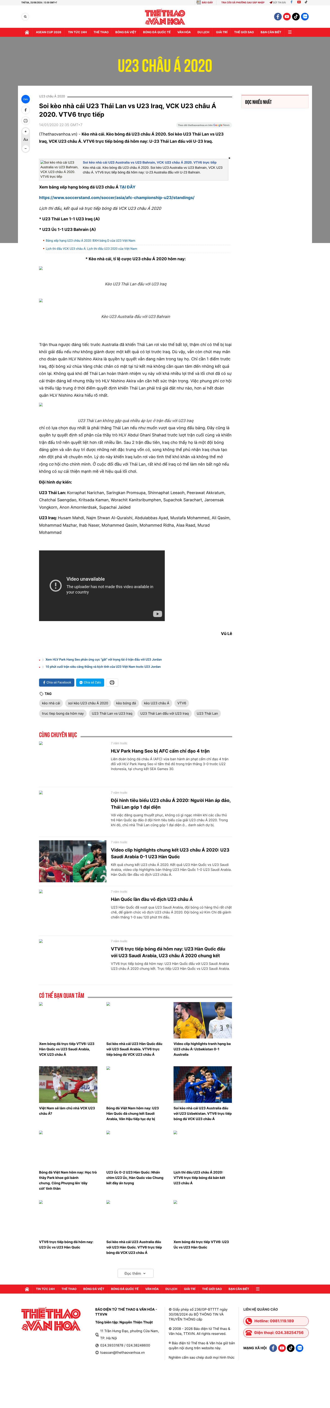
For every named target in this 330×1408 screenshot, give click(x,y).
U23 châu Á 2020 (165, 63)
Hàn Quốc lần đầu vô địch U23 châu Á (152, 899)
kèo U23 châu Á (156, 703)
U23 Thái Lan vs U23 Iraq (112, 713)
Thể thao (101, 32)
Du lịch (203, 32)
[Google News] (204, 126)
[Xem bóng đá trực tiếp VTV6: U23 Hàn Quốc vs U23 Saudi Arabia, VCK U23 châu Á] (68, 1020)
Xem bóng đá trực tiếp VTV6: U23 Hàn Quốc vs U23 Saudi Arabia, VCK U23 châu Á (66, 1049)
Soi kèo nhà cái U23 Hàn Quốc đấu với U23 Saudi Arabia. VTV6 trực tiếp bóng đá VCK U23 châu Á (134, 1049)
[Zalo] (305, 16)
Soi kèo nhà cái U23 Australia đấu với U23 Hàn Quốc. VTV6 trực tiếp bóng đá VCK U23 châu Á (134, 1247)
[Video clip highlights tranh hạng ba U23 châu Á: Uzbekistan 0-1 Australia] (203, 1020)
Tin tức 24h (77, 32)
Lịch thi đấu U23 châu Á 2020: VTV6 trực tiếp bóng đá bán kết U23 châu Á (199, 1177)
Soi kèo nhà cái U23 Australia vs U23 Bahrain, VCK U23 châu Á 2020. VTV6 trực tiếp (150, 162)
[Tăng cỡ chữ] (25, 131)
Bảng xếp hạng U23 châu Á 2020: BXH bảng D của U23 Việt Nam (90, 241)
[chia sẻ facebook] (25, 110)
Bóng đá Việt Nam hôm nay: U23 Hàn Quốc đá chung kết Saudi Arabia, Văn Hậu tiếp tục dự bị (132, 1113)
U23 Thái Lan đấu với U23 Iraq (164, 713)
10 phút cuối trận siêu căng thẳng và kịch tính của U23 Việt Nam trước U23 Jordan (103, 667)
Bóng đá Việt (125, 32)
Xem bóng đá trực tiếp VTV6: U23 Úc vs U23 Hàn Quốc (201, 1244)
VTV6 (181, 703)
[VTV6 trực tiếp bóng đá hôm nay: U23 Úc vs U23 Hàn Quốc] (68, 1218)
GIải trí (221, 32)
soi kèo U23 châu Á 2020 (88, 703)
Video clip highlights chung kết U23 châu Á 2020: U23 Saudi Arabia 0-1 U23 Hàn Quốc (170, 853)
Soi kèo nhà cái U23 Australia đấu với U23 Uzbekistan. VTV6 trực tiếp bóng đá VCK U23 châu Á (203, 1113)
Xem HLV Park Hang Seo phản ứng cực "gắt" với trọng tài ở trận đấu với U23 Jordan (104, 659)
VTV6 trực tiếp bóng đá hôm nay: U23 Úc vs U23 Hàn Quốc (66, 1244)
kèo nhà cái (51, 703)
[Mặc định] (25, 140)
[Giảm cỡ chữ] (25, 148)
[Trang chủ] (27, 32)
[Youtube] (299, 2)
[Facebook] (291, 2)
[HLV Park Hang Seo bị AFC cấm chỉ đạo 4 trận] (72, 762)
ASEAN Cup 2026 (48, 32)
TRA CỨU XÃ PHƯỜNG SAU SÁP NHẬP (243, 2)
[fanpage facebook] (278, 16)
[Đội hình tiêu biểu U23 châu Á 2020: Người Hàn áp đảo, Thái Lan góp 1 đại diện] (72, 812)
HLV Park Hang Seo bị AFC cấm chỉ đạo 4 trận (160, 751)
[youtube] (287, 16)
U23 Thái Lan (207, 713)
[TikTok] (307, 2)
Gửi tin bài (279, 2)
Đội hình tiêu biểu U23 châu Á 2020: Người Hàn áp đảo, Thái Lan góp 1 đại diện (171, 804)
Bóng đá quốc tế (157, 32)
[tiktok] (296, 16)
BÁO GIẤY (207, 2)
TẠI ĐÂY (127, 187)
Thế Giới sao (244, 32)
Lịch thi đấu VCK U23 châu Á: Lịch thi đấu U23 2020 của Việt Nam (91, 249)
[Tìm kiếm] (25, 17)
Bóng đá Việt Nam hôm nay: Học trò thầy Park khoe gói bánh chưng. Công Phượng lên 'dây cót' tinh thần (68, 1180)
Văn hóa (184, 32)
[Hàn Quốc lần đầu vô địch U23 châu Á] (72, 911)
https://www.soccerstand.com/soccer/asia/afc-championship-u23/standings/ (116, 197)
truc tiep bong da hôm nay (63, 713)
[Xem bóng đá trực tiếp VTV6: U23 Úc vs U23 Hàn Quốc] (203, 1218)
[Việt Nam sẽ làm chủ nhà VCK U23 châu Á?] (68, 1084)
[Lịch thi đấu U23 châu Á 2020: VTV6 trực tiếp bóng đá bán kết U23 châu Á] (203, 1149)
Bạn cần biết (271, 32)
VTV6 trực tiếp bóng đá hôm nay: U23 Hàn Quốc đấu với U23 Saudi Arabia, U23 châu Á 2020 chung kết (168, 952)
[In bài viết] (25, 120)
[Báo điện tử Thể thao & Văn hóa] (165, 17)
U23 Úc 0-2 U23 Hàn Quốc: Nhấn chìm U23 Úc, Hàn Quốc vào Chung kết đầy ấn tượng (134, 1177)
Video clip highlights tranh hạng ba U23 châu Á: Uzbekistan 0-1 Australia (202, 1049)
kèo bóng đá (126, 703)
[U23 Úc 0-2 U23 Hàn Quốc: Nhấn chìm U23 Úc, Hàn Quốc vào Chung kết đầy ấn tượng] (135, 1149)
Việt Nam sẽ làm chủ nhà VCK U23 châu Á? (67, 1111)
